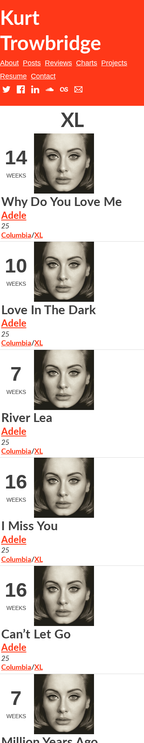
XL (38, 235)
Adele (13, 216)
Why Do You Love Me (61, 202)
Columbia (16, 235)
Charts (86, 63)
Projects (114, 63)
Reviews (58, 63)
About (9, 63)
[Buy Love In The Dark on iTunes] (110, 312)
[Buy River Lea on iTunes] (110, 420)
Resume (13, 76)
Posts (32, 63)
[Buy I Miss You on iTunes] (110, 528)
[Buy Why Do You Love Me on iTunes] (110, 251)
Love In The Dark (48, 310)
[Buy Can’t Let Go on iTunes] (110, 636)
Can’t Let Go (36, 634)
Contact (43, 76)
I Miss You (29, 526)
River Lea (26, 418)
